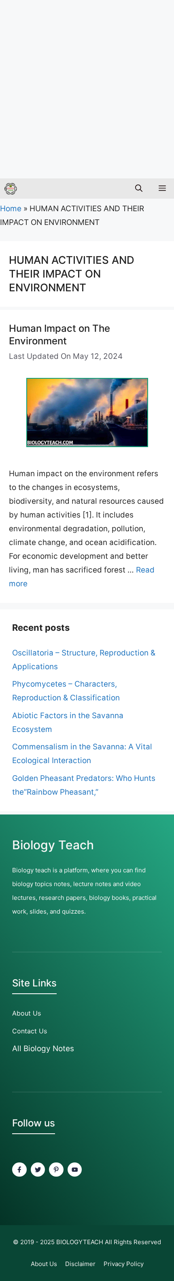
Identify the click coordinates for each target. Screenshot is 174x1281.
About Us (26, 1013)
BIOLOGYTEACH (79, 1242)
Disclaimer (80, 1264)
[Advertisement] (87, 87)
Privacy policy (124, 1264)
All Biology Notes (43, 1048)
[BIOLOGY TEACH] (10, 188)
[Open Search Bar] (139, 188)
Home (10, 208)
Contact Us (29, 1031)
